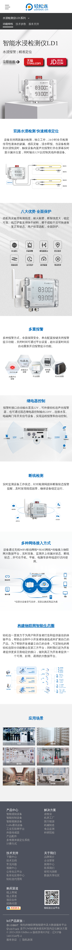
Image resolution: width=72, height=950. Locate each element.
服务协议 (11, 939)
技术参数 (21, 24)
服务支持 (34, 24)
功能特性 (8, 24)
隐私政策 (27, 939)
